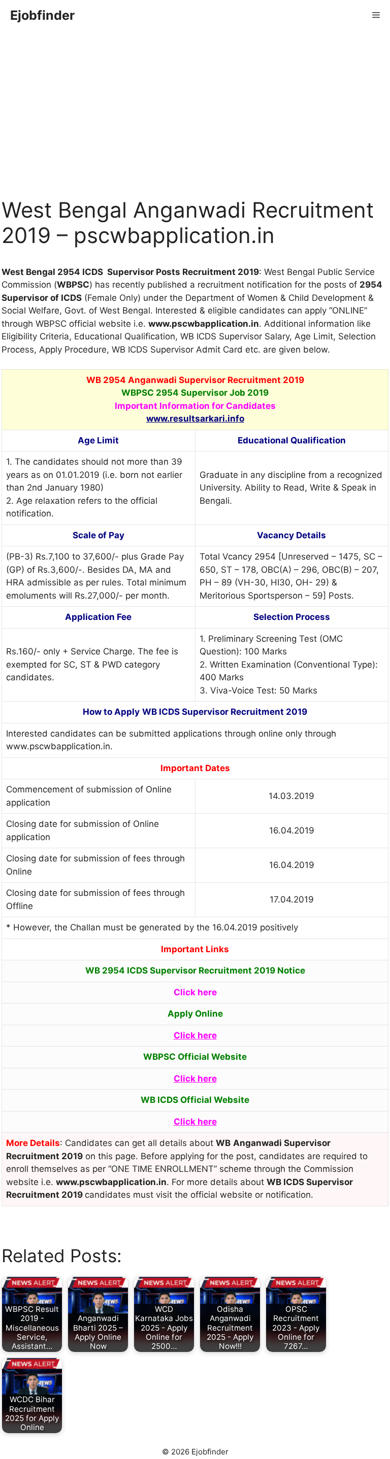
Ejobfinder (42, 15)
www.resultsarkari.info (195, 418)
